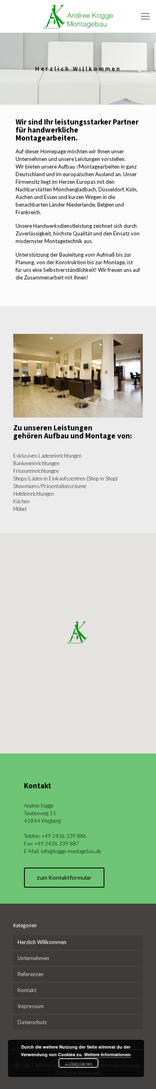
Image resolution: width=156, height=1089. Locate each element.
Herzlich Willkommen (42, 942)
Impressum (31, 1006)
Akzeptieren (78, 1063)
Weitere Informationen (107, 1054)
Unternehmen (33, 958)
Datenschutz (32, 1022)
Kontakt (27, 990)
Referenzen (31, 974)
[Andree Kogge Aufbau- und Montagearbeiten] (78, 16)
